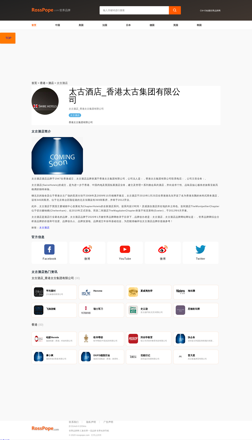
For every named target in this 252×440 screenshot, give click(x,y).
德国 (152, 25)
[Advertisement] (126, 55)
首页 (34, 25)
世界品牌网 (96, 435)
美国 (81, 25)
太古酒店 (44, 227)
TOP (8, 38)
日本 (128, 25)
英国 (175, 25)
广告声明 (108, 422)
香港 (42, 83)
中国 (57, 25)
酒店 (51, 83)
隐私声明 (91, 422)
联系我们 (74, 422)
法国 (104, 25)
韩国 (199, 25)
